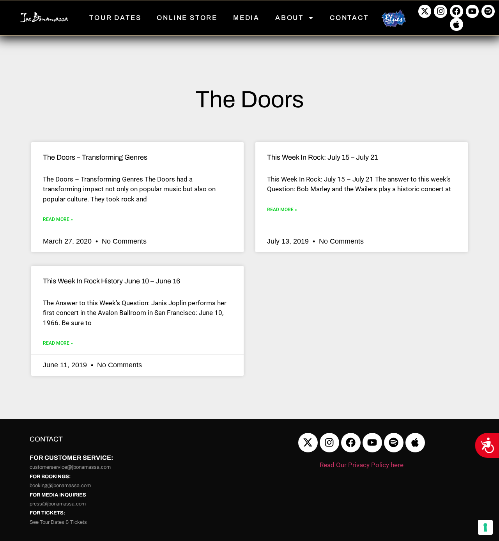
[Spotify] (488, 11)
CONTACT (349, 17)
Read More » (58, 219)
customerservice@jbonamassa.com (70, 467)
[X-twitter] (425, 11)
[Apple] (456, 24)
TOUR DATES (115, 17)
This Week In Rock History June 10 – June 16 (111, 281)
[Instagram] (440, 11)
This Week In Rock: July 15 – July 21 (322, 157)
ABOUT (289, 17)
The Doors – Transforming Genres (95, 157)
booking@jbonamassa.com (60, 485)
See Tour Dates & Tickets (58, 522)
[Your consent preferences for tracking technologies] (485, 527)
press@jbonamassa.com (58, 504)
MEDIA (246, 17)
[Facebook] (456, 11)
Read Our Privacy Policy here (361, 465)
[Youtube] (472, 11)
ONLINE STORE (187, 17)
